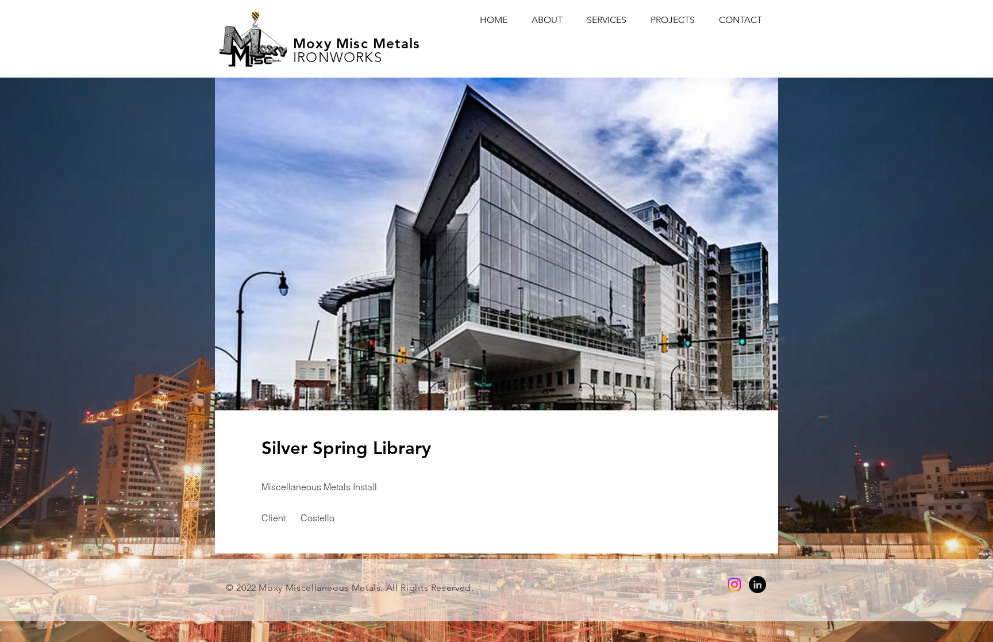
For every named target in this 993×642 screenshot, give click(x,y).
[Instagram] (734, 584)
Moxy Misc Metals (356, 43)
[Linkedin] (757, 584)
